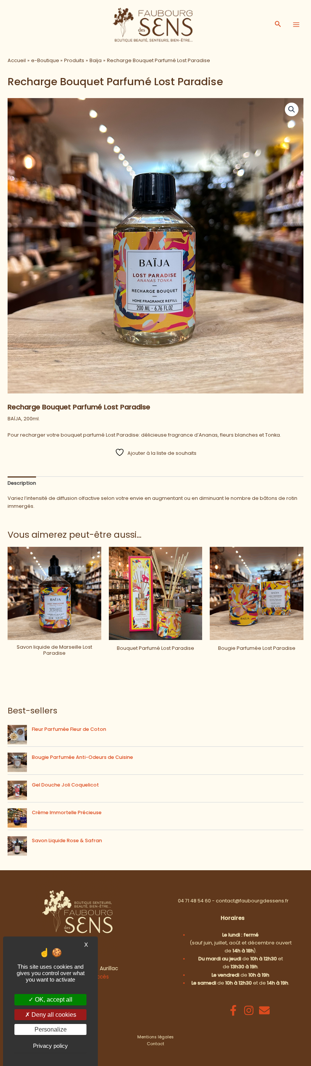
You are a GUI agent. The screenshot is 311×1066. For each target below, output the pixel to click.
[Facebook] (233, 1010)
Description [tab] (22, 483)
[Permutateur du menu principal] (296, 24)
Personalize (51, 1029)
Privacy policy (50, 1046)
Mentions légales (155, 1037)
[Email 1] (264, 1010)
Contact (155, 1044)
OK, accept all (52, 999)
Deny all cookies (53, 1014)
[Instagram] (248, 1010)
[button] (278, 24)
